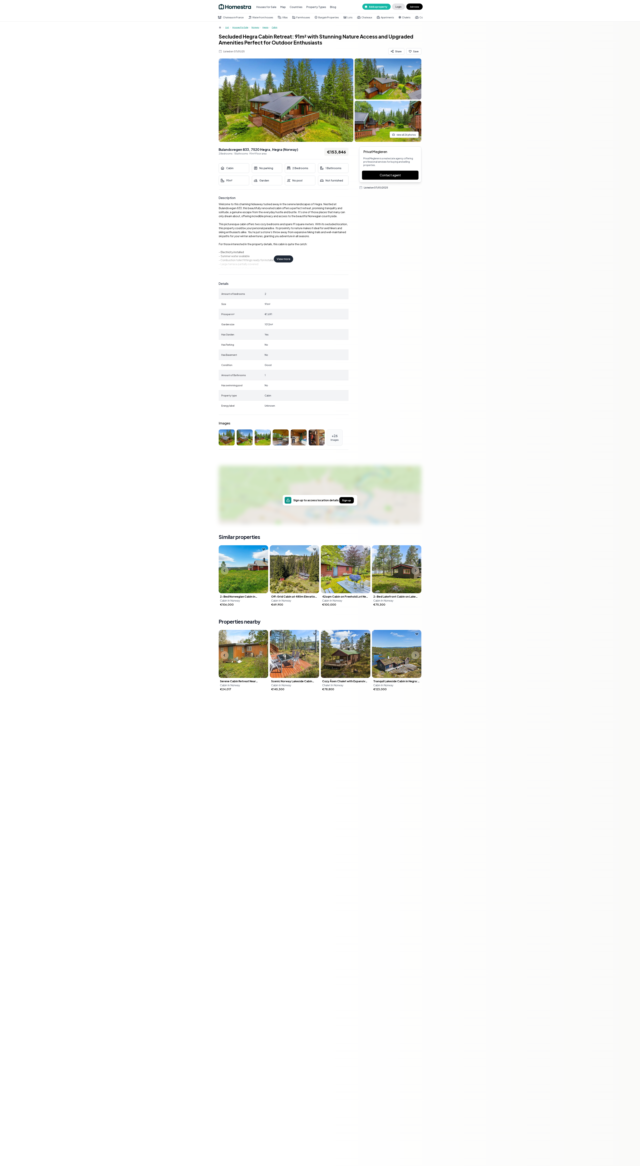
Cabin (274, 27)
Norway (255, 27)
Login (399, 6)
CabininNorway (230, 600)
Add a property (378, 6)
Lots (350, 17)
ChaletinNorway (332, 685)
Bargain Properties (328, 17)
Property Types (316, 7)
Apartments (387, 17)
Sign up (346, 500)
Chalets (406, 17)
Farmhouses (303, 17)
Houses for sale (240, 27)
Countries (296, 7)
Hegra (265, 27)
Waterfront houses (262, 17)
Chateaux (367, 17)
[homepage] (220, 27)
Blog (333, 7)
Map (283, 7)
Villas (285, 17)
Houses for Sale (266, 7)
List (227, 27)
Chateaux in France (233, 17)
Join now (414, 6)
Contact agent (390, 175)
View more (283, 259)
